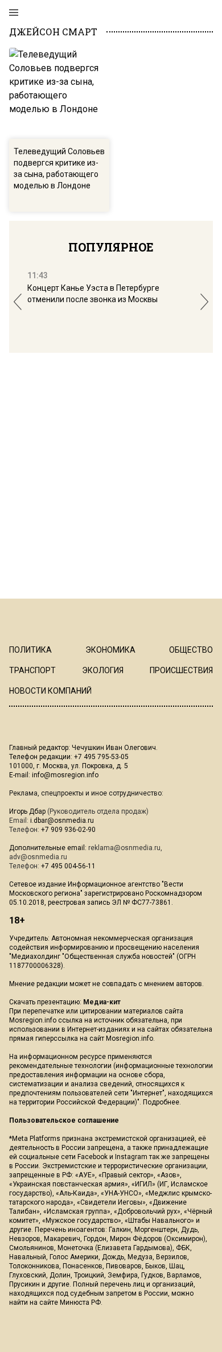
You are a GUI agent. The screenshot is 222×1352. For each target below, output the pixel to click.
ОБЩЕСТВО (191, 649)
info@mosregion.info (65, 775)
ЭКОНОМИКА (110, 649)
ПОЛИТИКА (30, 649)
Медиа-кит (102, 1002)
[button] (18, 302)
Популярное (111, 247)
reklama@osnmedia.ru (124, 848)
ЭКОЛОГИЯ (103, 670)
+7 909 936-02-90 (68, 830)
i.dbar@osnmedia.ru (62, 821)
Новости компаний (50, 690)
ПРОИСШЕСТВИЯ (181, 670)
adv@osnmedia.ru (38, 857)
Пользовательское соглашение (64, 1120)
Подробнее (161, 1102)
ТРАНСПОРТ (32, 670)
